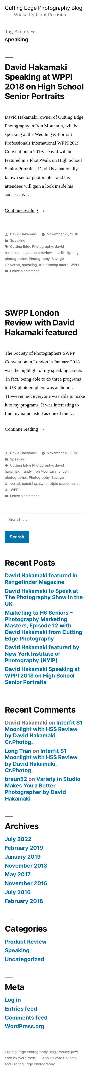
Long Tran (18, 751)
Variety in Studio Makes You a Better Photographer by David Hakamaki (42, 789)
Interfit (59, 253)
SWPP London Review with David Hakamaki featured (41, 322)
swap (43, 484)
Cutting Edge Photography (31, 246)
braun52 (16, 779)
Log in (13, 999)
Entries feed (21, 1008)
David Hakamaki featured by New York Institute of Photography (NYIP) (42, 653)
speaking (29, 265)
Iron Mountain (45, 471)
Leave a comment (24, 271)
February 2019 (24, 847)
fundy (27, 471)
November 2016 (26, 883)
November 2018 (26, 865)
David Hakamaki (23, 234)
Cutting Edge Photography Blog (43, 8)
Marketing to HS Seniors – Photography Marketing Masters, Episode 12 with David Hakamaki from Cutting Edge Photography (43, 625)
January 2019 (23, 856)
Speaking (17, 240)
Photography (39, 259)
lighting (72, 253)
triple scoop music (54, 265)
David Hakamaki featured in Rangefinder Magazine (41, 578)
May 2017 (18, 874)
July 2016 (18, 892)
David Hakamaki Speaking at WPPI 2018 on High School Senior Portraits (44, 81)
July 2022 (18, 839)
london (63, 471)
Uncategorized (24, 959)
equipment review (37, 253)
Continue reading (25, 210)
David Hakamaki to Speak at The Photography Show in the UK (44, 597)
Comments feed (26, 1017)
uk (7, 490)
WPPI (75, 265)
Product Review (26, 941)
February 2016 (24, 901)
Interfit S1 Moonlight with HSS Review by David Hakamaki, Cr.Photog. (43, 732)
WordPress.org (24, 1026)
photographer (16, 259)
